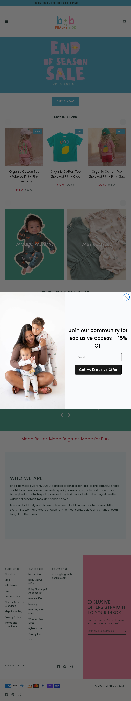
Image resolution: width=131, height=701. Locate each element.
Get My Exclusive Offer (98, 369)
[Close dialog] (126, 297)
